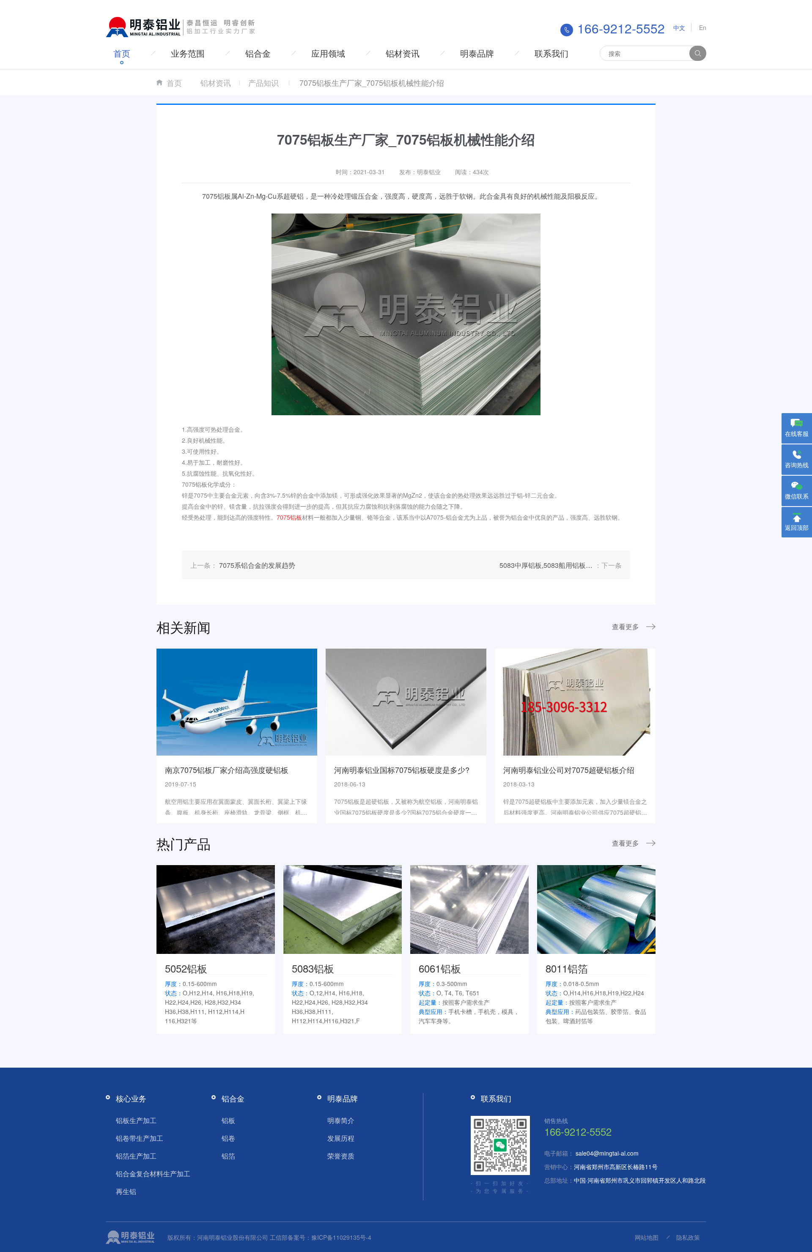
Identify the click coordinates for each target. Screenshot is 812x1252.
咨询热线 (797, 464)
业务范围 (188, 53)
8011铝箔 (567, 968)
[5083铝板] (342, 908)
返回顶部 (797, 527)
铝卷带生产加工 (139, 1138)
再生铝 (126, 1191)
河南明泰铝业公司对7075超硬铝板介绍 (568, 769)
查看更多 (625, 626)
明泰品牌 (477, 53)
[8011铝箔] (596, 908)
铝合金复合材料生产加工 (153, 1173)
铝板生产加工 (136, 1120)
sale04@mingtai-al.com (607, 1153)
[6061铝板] (469, 908)
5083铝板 (313, 968)
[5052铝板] (215, 908)
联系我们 (551, 53)
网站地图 (646, 1237)
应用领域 (328, 53)
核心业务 (131, 1098)
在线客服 (797, 433)
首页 (121, 53)
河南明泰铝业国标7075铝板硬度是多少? (401, 769)
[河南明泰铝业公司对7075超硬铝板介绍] (575, 701)
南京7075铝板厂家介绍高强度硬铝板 (226, 769)
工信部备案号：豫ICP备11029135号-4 (320, 1237)
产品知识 (263, 82)
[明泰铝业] (182, 26)
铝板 (228, 1120)
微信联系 (797, 496)
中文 (679, 27)
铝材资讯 (403, 53)
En (702, 27)
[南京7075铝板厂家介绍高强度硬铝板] (236, 701)
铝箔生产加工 (136, 1156)
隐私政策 (688, 1237)
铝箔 (228, 1156)
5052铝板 (186, 968)
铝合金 (258, 53)
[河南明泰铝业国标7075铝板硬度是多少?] (406, 701)
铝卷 (228, 1138)
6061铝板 (440, 968)
